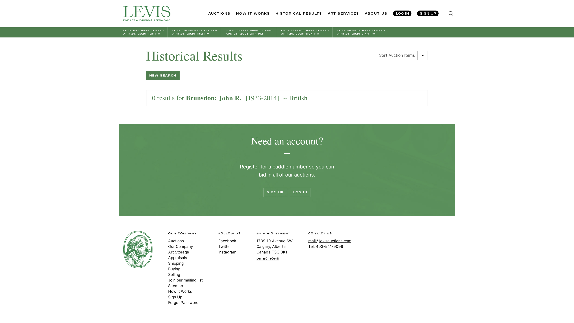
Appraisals (177, 257)
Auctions (176, 241)
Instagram (227, 252)
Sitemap (175, 286)
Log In (402, 13)
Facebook (227, 241)
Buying (174, 269)
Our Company (180, 246)
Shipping (176, 263)
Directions (268, 258)
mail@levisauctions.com (329, 241)
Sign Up (428, 13)
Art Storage (178, 252)
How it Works (180, 291)
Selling (174, 274)
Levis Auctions (146, 13)
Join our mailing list (185, 280)
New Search (162, 75)
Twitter (224, 246)
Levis (137, 249)
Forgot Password (183, 302)
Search (450, 13)
